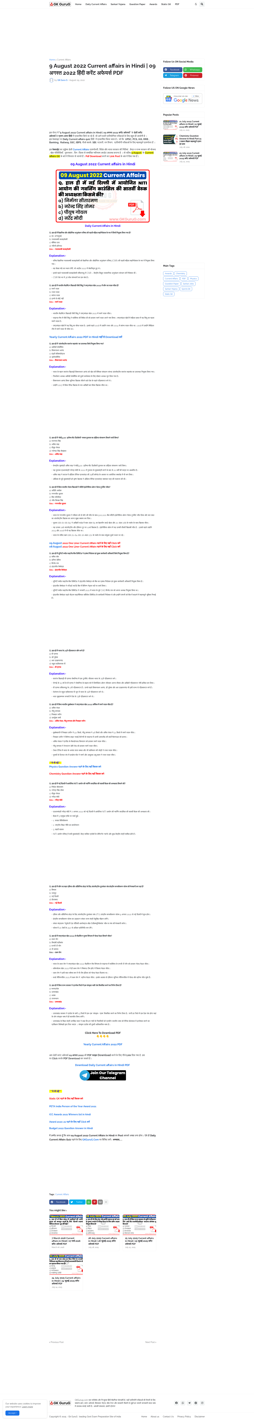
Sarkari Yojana (171, 289)
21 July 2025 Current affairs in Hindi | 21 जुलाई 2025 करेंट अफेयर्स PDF (190, 124)
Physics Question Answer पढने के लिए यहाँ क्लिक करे (75, 766)
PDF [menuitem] (177, 4)
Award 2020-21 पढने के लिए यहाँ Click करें (69, 1121)
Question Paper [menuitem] (137, 4)
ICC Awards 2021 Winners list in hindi (70, 1114)
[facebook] (176, 1403)
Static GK (169, 294)
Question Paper (172, 284)
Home (52, 60)
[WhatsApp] (88, 1202)
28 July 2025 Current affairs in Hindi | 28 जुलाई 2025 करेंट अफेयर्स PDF (102, 1241)
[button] (196, 4)
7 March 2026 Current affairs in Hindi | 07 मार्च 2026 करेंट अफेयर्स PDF (66, 1241)
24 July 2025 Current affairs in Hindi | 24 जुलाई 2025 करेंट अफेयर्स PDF (66, 1281)
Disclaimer (200, 1416)
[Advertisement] (127, 33)
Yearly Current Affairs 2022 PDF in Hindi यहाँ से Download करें (85, 337)
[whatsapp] (182, 1403)
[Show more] (105, 1202)
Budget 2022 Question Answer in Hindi (71, 1128)
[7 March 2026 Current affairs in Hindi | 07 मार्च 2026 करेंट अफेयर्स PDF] (66, 1224)
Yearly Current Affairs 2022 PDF (102, 1044)
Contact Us (168, 1416)
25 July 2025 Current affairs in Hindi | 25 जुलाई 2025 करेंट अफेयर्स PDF (139, 1241)
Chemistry (180, 273)
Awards (168, 273)
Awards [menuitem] (153, 4)
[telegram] (189, 1403)
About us (155, 1416)
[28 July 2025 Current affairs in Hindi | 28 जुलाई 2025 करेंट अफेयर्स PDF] (102, 1224)
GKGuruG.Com (90, 1139)
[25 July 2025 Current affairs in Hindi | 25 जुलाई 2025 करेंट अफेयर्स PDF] (139, 1224)
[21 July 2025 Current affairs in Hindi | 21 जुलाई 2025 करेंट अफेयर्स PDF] (170, 125)
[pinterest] (195, 1403)
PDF (184, 278)
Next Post (150, 1342)
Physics (193, 278)
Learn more (27, 1407)
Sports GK (186, 289)
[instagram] (202, 1403)
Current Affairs (64, 60)
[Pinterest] (94, 1202)
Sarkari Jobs (188, 284)
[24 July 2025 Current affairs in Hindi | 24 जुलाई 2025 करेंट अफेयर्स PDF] (66, 1264)
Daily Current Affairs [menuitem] (96, 4)
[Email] (100, 1202)
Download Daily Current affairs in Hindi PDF (102, 1065)
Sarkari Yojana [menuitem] (118, 4)
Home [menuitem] (78, 4)
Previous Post (57, 1342)
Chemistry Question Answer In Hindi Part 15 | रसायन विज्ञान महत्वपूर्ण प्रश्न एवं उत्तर (190, 140)
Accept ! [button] (12, 1413)
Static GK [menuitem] (166, 4)
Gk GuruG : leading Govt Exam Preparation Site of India (94, 1416)
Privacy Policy (184, 1416)
